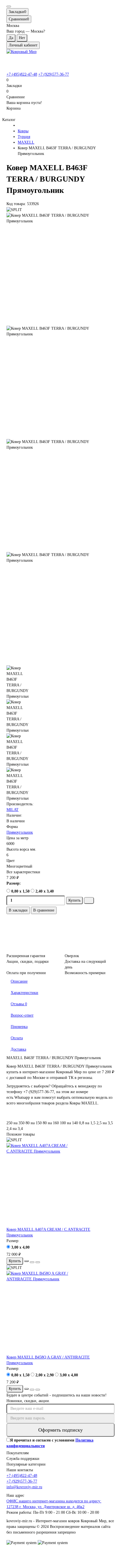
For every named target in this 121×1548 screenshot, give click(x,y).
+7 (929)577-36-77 (53, 74)
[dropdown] (8, 6)
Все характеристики (23, 872)
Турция (24, 137)
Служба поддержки (22, 1459)
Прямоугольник (19, 832)
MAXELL (26, 142)
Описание (19, 981)
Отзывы (19, 1004)
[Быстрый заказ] (89, 900)
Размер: (13, 883)
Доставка (18, 1049)
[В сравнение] (37, 1262)
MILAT (12, 810)
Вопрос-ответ (22, 1015)
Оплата (17, 1038)
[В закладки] (32, 1262)
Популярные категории (26, 1464)
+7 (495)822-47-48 (21, 74)
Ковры (23, 131)
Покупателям (17, 1453)
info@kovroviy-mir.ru (24, 1487)
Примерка (19, 1027)
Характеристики (24, 993)
